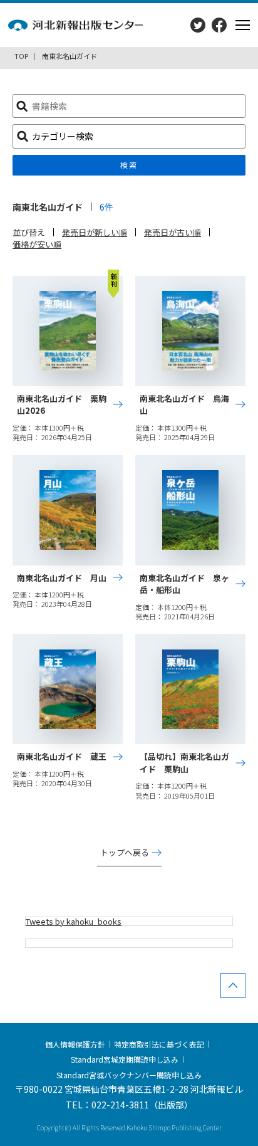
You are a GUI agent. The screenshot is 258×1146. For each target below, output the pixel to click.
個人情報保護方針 (75, 1044)
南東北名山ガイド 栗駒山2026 (61, 404)
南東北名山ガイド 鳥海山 (184, 404)
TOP (21, 56)
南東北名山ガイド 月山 (61, 578)
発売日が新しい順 (94, 232)
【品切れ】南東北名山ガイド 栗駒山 (184, 762)
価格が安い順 (37, 244)
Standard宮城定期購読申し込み (124, 1059)
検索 (129, 164)
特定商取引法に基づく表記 (159, 1044)
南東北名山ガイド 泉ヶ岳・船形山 (184, 584)
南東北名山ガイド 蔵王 (61, 756)
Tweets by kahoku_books (73, 921)
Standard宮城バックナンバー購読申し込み (129, 1074)
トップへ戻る (124, 852)
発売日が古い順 (172, 232)
